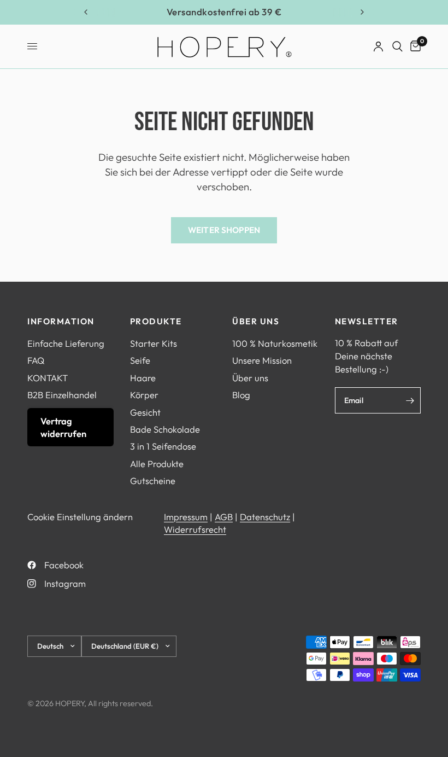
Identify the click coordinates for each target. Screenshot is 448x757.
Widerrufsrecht (195, 529)
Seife (140, 360)
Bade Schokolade (165, 429)
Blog (241, 394)
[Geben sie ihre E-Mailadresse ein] (410, 400)
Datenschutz (265, 516)
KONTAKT (47, 377)
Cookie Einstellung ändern (80, 516)
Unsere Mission (262, 360)
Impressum (186, 516)
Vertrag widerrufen (63, 427)
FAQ (35, 360)
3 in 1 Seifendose (163, 446)
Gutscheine (152, 480)
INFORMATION (61, 321)
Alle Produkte (157, 463)
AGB (224, 516)
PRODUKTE (156, 321)
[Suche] (397, 46)
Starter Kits (153, 343)
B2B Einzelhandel (62, 394)
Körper (144, 394)
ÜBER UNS (255, 321)
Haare (143, 377)
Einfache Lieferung (65, 343)
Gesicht (145, 412)
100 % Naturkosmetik (274, 343)
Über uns (250, 377)
